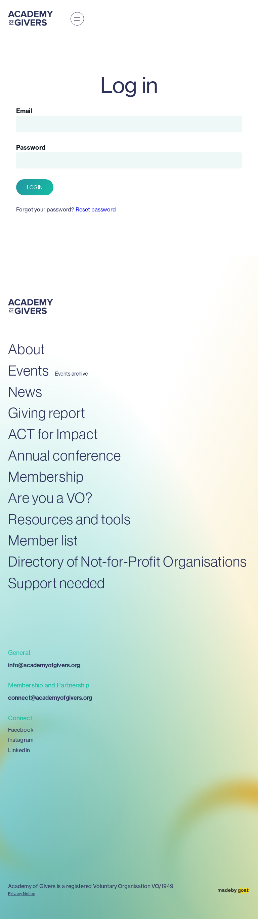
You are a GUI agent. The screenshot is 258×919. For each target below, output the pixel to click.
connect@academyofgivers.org (50, 698)
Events (28, 370)
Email (24, 111)
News (25, 391)
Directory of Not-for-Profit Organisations (127, 561)
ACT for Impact (53, 434)
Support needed (56, 583)
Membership (46, 476)
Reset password (96, 209)
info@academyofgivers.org (44, 665)
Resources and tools (69, 519)
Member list (43, 540)
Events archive (71, 374)
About (26, 349)
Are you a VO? (50, 497)
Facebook (21, 729)
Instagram (21, 739)
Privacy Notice (21, 893)
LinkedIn (19, 750)
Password (30, 147)
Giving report (46, 413)
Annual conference (64, 455)
